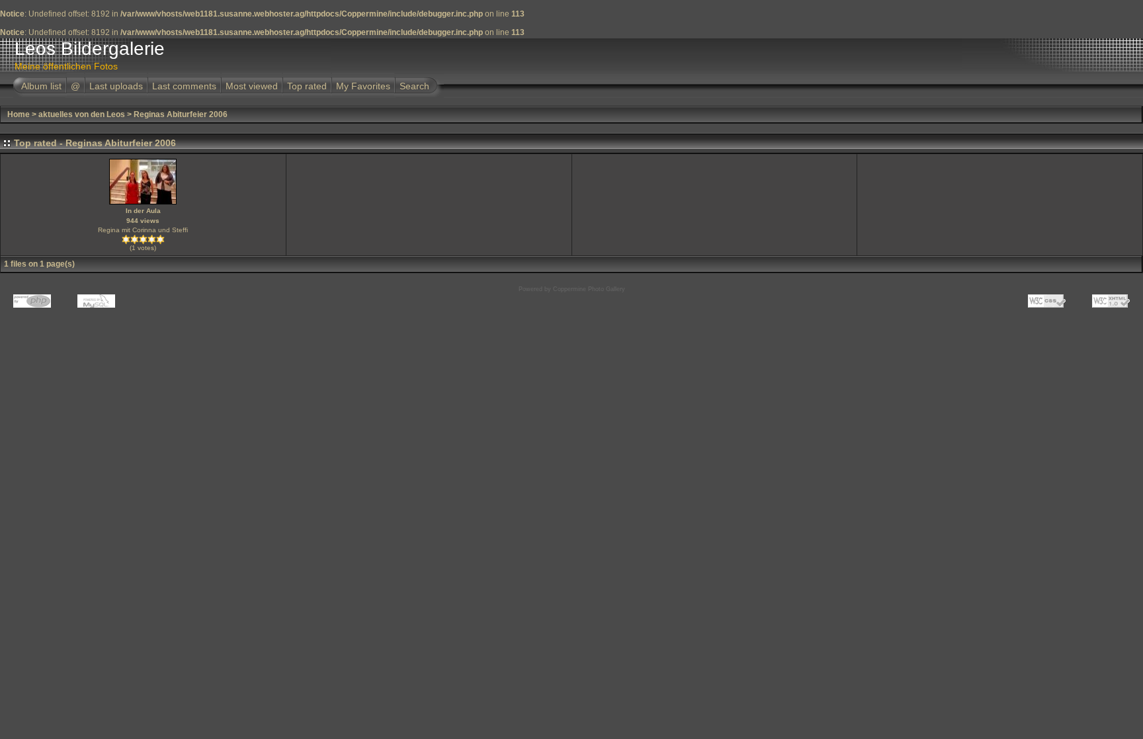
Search (414, 86)
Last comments (184, 86)
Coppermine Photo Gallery (589, 289)
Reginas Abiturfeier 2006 (181, 114)
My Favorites (363, 86)
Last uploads (116, 86)
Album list (41, 86)
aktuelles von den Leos (81, 114)
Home (18, 114)
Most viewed (252, 86)
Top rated (307, 86)
